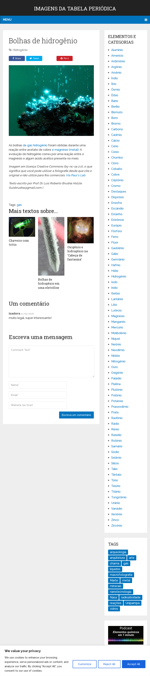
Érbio (114, 95)
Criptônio (117, 180)
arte (131, 557)
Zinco (115, 520)
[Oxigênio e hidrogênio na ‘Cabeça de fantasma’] (80, 230)
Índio (114, 78)
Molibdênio (118, 333)
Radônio (117, 418)
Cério (114, 146)
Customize (84, 664)
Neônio (116, 344)
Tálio (114, 469)
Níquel (115, 338)
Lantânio (117, 299)
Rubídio (116, 435)
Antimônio (118, 61)
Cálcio (115, 140)
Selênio (116, 457)
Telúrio (115, 486)
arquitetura (117, 557)
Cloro (115, 163)
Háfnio (115, 265)
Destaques (118, 191)
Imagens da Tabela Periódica (75, 8)
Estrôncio (117, 220)
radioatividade (130, 597)
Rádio (115, 423)
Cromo (116, 186)
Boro (114, 118)
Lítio (114, 304)
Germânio (118, 259)
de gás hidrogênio (35, 145)
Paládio (116, 378)
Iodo (114, 282)
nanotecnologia (120, 591)
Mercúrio (117, 327)
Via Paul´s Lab (75, 175)
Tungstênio (119, 497)
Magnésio (118, 316)
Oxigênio (117, 372)
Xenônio (116, 514)
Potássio (117, 401)
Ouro (114, 367)
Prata (115, 412)
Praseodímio (119, 406)
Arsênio (116, 72)
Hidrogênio (20, 50)
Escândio (117, 208)
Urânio (115, 503)
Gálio (114, 254)
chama (114, 563)
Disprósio (117, 197)
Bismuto (117, 112)
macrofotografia (121, 574)
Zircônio (116, 525)
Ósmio (115, 89)
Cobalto (116, 169)
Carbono (117, 129)
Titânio (116, 491)
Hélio (114, 271)
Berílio (115, 106)
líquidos (115, 569)
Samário (116, 446)
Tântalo (116, 474)
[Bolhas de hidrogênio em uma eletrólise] (51, 246)
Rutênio (116, 440)
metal (126, 580)
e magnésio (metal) (65, 149)
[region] (75, 660)
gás (19, 205)
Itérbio (115, 293)
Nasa (113, 597)
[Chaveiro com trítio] (22, 227)
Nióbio (115, 355)
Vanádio (116, 508)
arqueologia (118, 552)
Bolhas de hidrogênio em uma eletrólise (48, 283)
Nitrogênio (118, 361)
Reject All (109, 664)
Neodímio (118, 350)
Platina (116, 384)
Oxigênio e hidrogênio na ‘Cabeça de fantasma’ (77, 253)
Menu (7, 19)
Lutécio (116, 310)
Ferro (114, 237)
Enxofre (116, 203)
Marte (114, 580)
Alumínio (117, 50)
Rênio (115, 429)
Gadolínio (117, 248)
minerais (115, 586)
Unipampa (132, 603)
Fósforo (116, 231)
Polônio (116, 395)
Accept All (133, 664)
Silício (115, 463)
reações (115, 603)
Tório (114, 480)
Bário (114, 101)
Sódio (115, 452)
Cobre (115, 174)
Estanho (116, 214)
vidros (114, 608)
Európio (116, 225)
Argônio (116, 67)
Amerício (117, 55)
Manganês (118, 321)
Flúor (114, 242)
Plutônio (117, 389)
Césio (115, 152)
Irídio (114, 288)
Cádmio (116, 135)
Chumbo (117, 157)
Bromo (116, 123)
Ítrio (113, 84)
